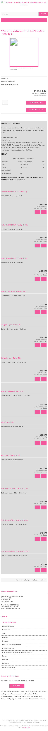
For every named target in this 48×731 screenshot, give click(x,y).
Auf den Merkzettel (36, 110)
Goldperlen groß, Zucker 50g (10, 325)
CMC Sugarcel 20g (7, 422)
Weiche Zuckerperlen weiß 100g (12, 391)
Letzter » (43, 580)
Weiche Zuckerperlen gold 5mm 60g (13, 291)
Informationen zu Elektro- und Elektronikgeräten (17, 652)
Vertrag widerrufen (9, 622)
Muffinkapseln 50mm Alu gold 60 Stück (14, 520)
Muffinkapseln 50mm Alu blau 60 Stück (14, 489)
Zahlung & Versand (8, 626)
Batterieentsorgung (8, 648)
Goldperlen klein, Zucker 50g (11, 358)
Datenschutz (6, 630)
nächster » (35, 580)
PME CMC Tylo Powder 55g (10, 455)
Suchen (43, 14)
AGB (3, 633)
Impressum (5, 641)
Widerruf (5, 660)
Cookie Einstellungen (9, 667)
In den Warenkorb (36, 102)
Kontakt (4, 656)
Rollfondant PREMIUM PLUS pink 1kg (14, 258)
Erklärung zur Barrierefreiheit (11, 645)
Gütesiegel (5, 663)
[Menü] (2, 20)
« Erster (17, 580)
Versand (44, 95)
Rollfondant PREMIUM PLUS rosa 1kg (14, 192)
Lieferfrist (5, 637)
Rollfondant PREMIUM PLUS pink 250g (14, 225)
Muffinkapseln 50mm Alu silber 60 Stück (14, 551)
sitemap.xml (26, 728)
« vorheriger (26, 580)
